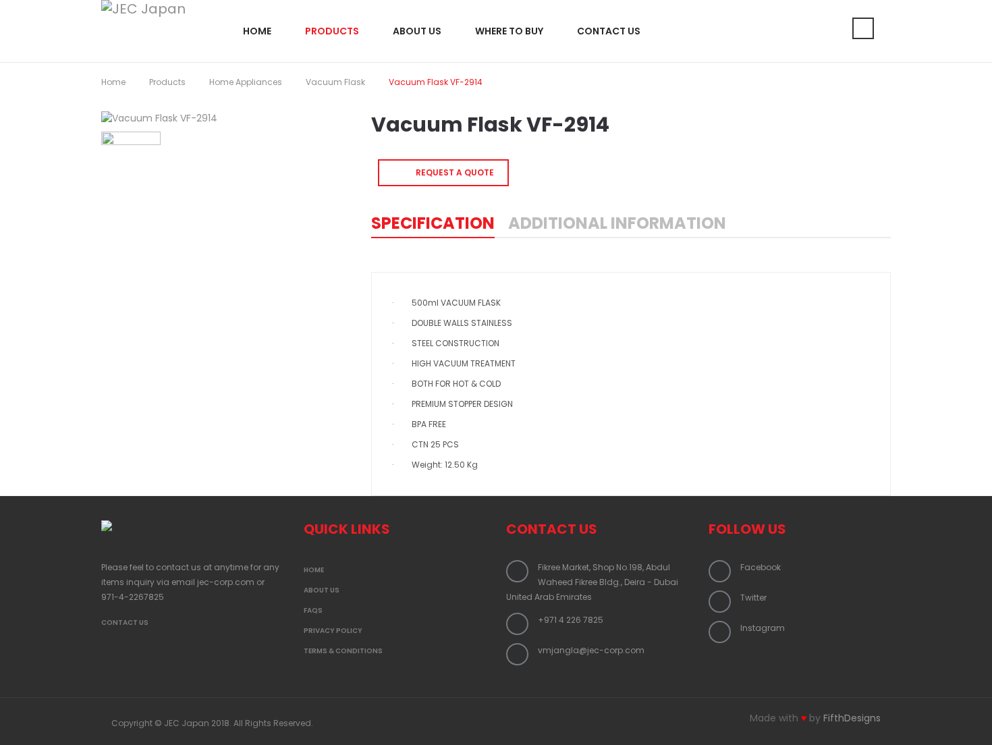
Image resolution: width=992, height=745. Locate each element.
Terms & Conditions (343, 651)
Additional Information (617, 223)
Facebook (760, 567)
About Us (321, 590)
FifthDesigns (852, 718)
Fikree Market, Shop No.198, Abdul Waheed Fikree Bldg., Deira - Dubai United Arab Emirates (592, 582)
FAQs (313, 610)
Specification (433, 223)
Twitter (753, 597)
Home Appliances (245, 82)
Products (167, 82)
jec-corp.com (225, 582)
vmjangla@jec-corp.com (591, 650)
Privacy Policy (333, 631)
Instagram (762, 628)
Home (113, 82)
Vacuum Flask (335, 82)
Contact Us (124, 622)
